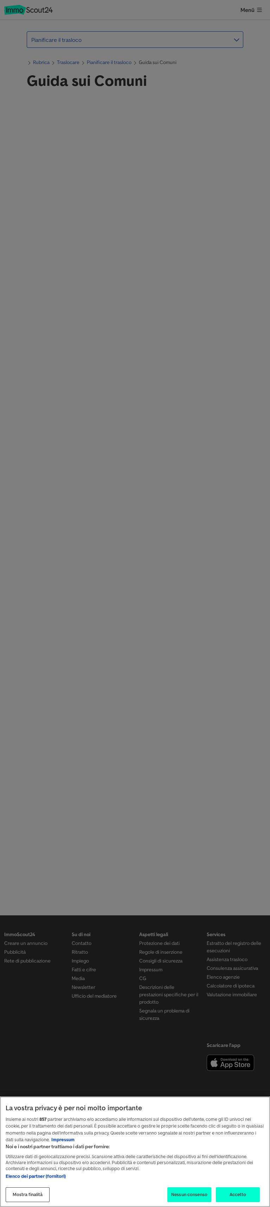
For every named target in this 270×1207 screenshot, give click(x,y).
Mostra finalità (28, 1195)
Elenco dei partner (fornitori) (36, 1176)
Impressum (63, 1140)
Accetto (238, 1195)
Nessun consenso (189, 1195)
